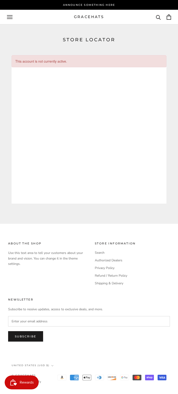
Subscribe (25, 336)
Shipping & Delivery (109, 283)
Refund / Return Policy (111, 275)
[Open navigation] (10, 17)
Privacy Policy (104, 268)
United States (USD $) (30, 365)
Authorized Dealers (108, 260)
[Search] (158, 17)
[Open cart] (169, 17)
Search (100, 252)
